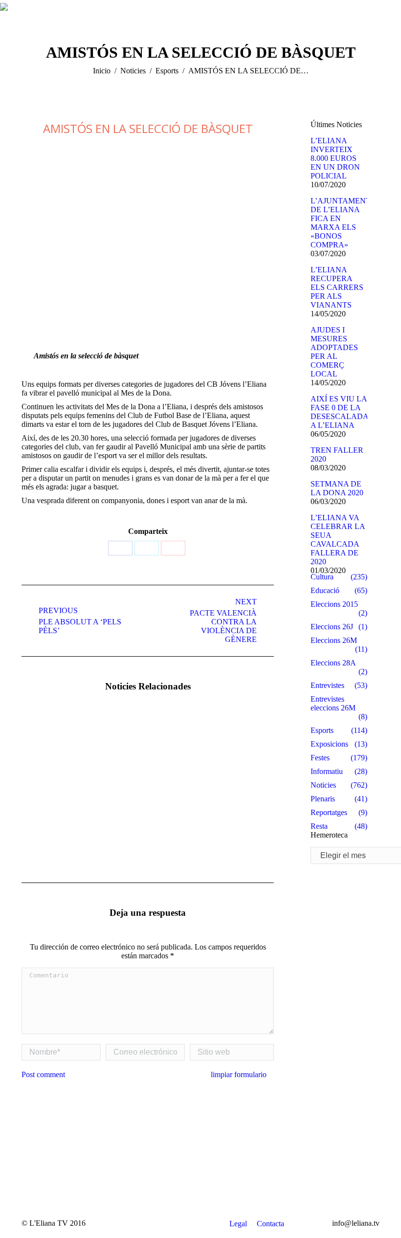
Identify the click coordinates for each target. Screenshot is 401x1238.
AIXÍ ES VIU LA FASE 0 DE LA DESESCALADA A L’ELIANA (339, 412)
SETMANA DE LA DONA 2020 (337, 488)
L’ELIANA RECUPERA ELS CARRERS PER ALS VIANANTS (337, 287)
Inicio (102, 70)
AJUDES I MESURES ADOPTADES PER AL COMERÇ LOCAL (334, 352)
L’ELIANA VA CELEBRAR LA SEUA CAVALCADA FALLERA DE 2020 (338, 539)
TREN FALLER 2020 (337, 454)
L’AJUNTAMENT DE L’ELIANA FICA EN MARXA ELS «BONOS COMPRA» (341, 223)
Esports (167, 70)
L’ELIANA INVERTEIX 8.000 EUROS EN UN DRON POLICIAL (335, 158)
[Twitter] (146, 548)
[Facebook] (120, 548)
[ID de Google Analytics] (173, 548)
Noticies (133, 70)
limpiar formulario (239, 1074)
